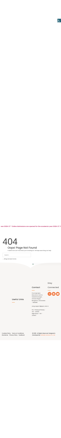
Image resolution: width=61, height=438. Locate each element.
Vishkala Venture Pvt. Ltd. (48, 335)
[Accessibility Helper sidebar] (59, 20)
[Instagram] (49, 294)
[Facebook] (53, 294)
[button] (30, 223)
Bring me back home (10, 259)
